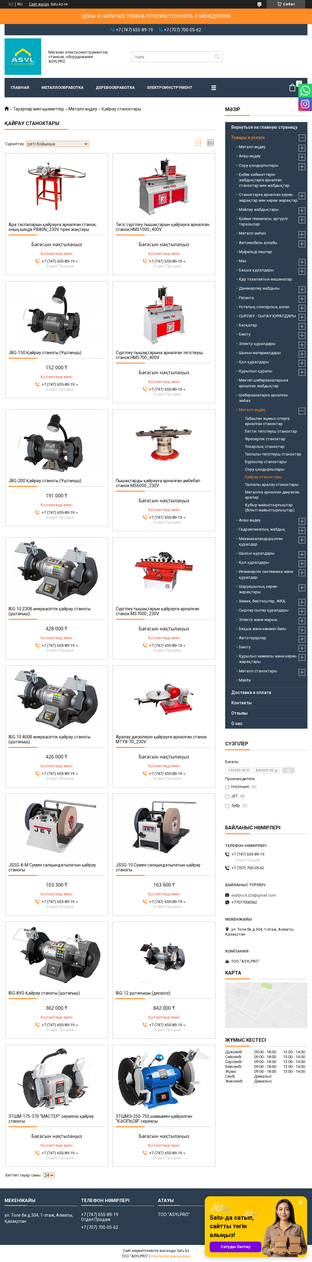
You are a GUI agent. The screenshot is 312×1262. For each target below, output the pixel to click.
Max (242, 261)
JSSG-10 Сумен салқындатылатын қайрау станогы (158, 867)
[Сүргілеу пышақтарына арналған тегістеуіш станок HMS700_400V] (164, 314)
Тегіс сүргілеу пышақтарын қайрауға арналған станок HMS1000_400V (162, 227)
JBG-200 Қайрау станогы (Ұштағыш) (45, 480)
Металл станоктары (258, 671)
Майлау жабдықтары (259, 209)
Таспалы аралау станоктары (272, 484)
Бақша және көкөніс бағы (262, 628)
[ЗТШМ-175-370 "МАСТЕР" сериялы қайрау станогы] (57, 1078)
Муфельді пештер (255, 251)
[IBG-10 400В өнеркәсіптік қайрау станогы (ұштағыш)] (57, 699)
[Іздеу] (217, 56)
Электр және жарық (258, 619)
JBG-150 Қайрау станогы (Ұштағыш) (45, 352)
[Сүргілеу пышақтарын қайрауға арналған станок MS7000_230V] (164, 571)
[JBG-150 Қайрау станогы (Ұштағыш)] (57, 314)
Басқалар (248, 325)
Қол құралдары (254, 362)
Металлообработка (62, 87)
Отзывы (239, 713)
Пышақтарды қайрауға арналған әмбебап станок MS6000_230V (158, 483)
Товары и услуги (248, 137)
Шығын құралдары (257, 553)
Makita (245, 680)
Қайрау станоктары (263, 477)
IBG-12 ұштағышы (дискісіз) (143, 993)
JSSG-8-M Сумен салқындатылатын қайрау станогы (52, 867)
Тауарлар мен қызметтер (38, 108)
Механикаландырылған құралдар (261, 541)
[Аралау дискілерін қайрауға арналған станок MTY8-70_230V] (164, 699)
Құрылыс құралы (255, 371)
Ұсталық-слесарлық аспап (264, 307)
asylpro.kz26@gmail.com (253, 895)
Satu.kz (183, 1251)
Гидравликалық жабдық (262, 529)
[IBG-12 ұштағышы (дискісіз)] (164, 955)
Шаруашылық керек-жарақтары (258, 589)
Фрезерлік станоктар (265, 439)
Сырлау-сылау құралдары (264, 610)
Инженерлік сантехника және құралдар (266, 574)
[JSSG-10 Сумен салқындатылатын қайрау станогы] (164, 827)
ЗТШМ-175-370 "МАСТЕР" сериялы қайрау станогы (51, 1119)
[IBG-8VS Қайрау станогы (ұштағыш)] (57, 955)
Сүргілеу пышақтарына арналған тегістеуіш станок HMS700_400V (159, 355)
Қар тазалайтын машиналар (265, 279)
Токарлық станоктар (265, 446)
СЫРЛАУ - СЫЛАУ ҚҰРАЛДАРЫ (267, 316)
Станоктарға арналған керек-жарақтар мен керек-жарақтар (268, 197)
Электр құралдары (257, 343)
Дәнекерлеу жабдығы (259, 288)
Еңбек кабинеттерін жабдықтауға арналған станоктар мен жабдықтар (264, 180)
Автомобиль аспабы (258, 242)
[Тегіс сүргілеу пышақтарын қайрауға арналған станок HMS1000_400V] (164, 186)
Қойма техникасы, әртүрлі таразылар (263, 221)
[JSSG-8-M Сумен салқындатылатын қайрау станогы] (57, 827)
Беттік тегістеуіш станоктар (271, 431)
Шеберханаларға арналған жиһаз (263, 398)
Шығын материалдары (260, 352)
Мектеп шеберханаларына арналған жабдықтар (263, 383)
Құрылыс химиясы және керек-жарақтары (268, 659)
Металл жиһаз (252, 233)
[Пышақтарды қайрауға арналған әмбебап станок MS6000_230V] (164, 443)
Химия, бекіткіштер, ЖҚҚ (262, 601)
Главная (20, 87)
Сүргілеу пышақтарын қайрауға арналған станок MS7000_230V (157, 611)
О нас (237, 723)
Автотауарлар (252, 638)
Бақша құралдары (256, 270)
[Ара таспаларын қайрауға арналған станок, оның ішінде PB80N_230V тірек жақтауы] (57, 186)
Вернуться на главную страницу (264, 127)
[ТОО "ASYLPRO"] (23, 56)
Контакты (241, 702)
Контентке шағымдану (170, 1256)
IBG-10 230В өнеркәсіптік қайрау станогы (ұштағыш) (49, 611)
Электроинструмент (169, 87)
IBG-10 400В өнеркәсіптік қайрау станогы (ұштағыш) (49, 739)
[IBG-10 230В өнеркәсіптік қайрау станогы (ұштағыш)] (57, 571)
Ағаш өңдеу (250, 156)
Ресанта (246, 297)
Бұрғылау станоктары (266, 461)
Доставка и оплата (251, 692)
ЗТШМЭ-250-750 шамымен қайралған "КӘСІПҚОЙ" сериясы (154, 1119)
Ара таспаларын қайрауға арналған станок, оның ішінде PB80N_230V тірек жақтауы (53, 227)
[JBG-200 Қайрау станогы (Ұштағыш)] (57, 443)
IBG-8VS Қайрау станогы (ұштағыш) (44, 993)
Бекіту (244, 334)
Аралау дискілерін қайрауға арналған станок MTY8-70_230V (161, 739)
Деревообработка (115, 87)
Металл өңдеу (83, 108)
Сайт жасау (39, 4)
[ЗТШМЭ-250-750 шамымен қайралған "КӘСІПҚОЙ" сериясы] (164, 1078)
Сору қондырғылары (258, 165)
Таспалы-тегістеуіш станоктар (273, 454)
